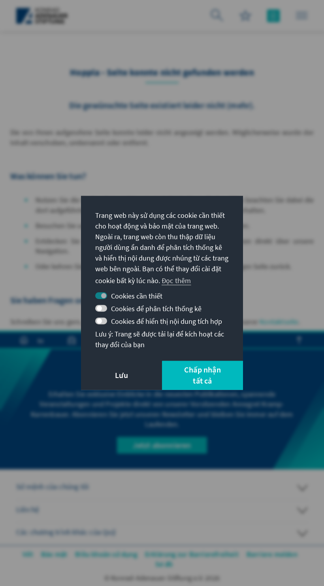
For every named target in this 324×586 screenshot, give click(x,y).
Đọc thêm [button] (176, 280)
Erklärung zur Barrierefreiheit (192, 554)
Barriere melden (272, 554)
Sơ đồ (164, 564)
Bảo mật (54, 554)
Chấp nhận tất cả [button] (202, 375)
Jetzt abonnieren (162, 445)
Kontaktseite (279, 321)
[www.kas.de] (42, 16)
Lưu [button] (121, 375)
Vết (28, 554)
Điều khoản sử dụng (106, 554)
